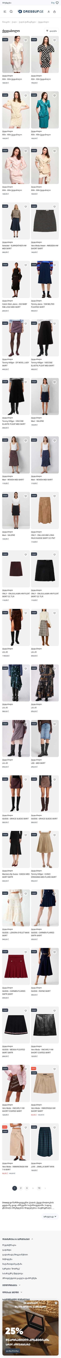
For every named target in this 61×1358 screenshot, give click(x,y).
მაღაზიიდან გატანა (12, 1263)
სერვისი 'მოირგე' (11, 1268)
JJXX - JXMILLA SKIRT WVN (42, 1166)
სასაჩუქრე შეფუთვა (12, 1273)
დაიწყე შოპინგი (12, 1351)
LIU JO (5, 652)
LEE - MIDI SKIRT (38, 763)
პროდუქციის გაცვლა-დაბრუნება (19, 1277)
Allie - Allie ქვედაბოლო (12, 79)
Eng (52, 2)
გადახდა (6, 1249)
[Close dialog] (56, 1303)
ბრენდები (6, 2)
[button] (30, 1239)
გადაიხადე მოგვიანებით (15, 1254)
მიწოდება (7, 1258)
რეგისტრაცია (9, 1244)
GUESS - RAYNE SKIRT (40, 991)
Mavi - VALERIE (37, 421)
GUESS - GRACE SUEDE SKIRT (15, 818)
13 (39, 1188)
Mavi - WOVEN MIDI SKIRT (13, 479)
